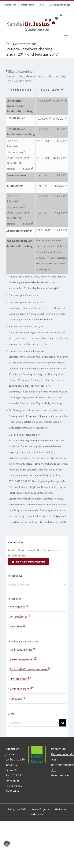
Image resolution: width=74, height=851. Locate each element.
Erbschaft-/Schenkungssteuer (29, 669)
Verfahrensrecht (20, 689)
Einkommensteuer (22, 659)
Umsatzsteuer (19, 679)
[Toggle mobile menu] (66, 34)
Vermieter (16, 626)
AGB (54, 759)
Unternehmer (19, 616)
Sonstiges (16, 698)
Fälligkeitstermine (21, 649)
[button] (7, 844)
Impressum (58, 749)
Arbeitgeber (18, 607)
